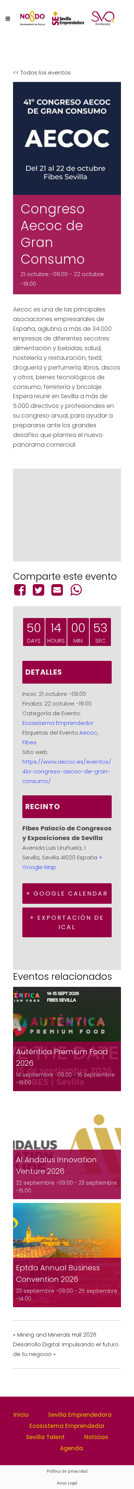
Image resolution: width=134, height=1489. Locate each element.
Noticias (96, 1437)
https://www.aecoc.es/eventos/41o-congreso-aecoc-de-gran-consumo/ (66, 771)
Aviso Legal (67, 1483)
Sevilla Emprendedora (80, 1415)
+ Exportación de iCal (67, 922)
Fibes (29, 742)
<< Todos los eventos (42, 72)
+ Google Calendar (67, 893)
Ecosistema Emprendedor (57, 723)
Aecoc (88, 732)
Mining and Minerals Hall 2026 (54, 1334)
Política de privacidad (67, 1471)
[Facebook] (21, 589)
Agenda (71, 1448)
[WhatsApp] (76, 589)
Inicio (21, 1415)
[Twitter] (38, 589)
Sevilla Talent (45, 1437)
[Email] (57, 589)
